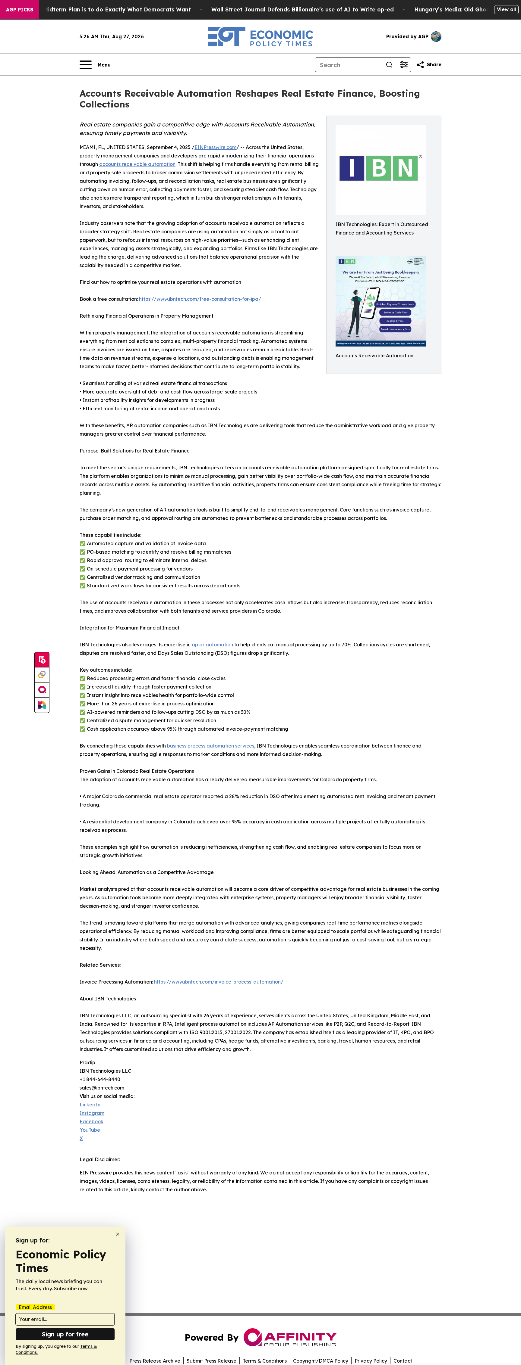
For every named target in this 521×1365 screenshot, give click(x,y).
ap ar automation (212, 645)
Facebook (91, 1121)
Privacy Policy (371, 1361)
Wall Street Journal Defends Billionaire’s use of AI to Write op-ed (302, 9)
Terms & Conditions (265, 1361)
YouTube (90, 1130)
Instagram (92, 1113)
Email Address (35, 1307)
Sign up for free (65, 1334)
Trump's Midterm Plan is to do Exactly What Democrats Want (105, 9)
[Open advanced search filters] (403, 65)
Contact (402, 1361)
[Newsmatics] (42, 705)
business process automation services (210, 746)
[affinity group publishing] (42, 690)
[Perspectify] (42, 674)
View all (506, 9)
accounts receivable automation (137, 164)
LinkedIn (90, 1105)
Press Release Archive (154, 1361)
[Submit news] (42, 659)
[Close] (118, 1234)
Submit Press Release (211, 1361)
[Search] (389, 65)
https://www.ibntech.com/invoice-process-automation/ (218, 982)
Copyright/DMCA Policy (320, 1361)
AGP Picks (19, 10)
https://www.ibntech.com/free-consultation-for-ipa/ (200, 299)
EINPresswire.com (215, 147)
